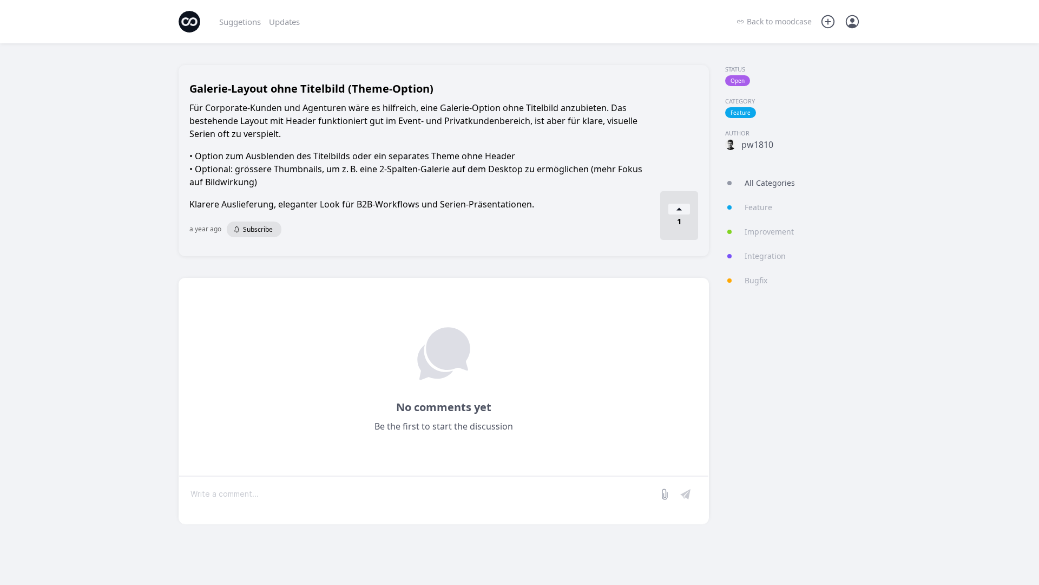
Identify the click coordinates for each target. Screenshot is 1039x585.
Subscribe (258, 229)
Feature (741, 112)
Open (738, 80)
